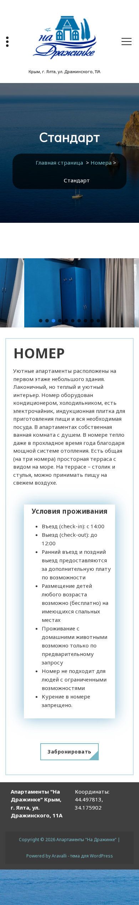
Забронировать (69, 751)
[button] (40, 320)
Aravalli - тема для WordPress (82, 856)
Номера (101, 162)
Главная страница (59, 162)
